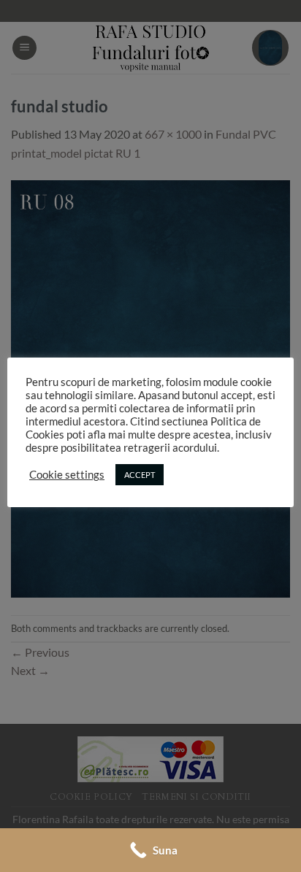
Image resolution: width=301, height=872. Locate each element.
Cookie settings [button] (66, 474)
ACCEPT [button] (139, 474)
